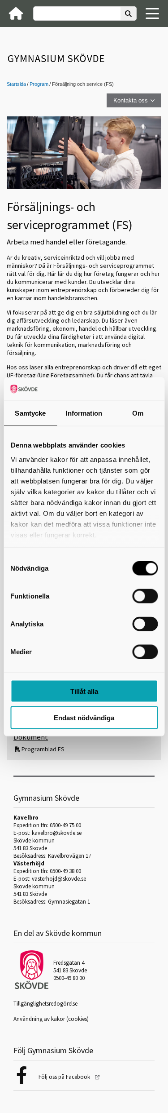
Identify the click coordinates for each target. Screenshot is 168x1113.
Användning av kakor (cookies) (51, 1019)
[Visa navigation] (152, 13)
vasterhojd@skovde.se (59, 878)
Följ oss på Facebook (65, 1077)
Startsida (16, 84)
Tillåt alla (84, 691)
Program (39, 84)
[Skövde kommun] (31, 987)
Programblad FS (43, 749)
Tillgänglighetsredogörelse (45, 1003)
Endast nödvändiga (84, 717)
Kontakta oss (130, 100)
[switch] (145, 596)
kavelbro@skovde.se (57, 833)
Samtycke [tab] (30, 413)
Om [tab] (137, 413)
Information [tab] (83, 413)
